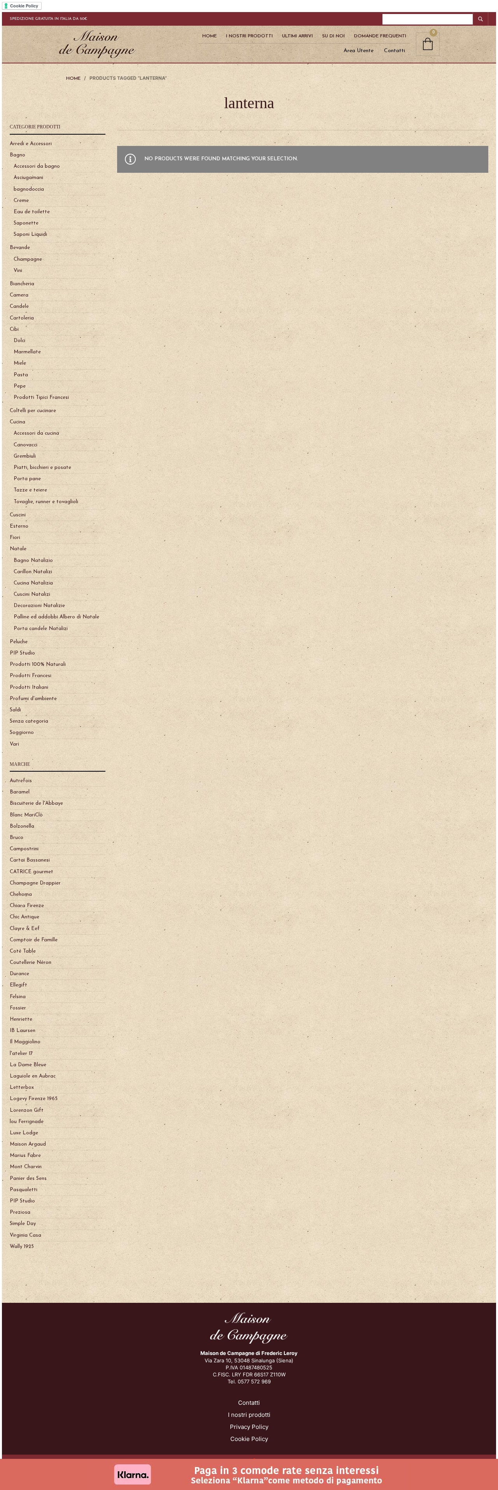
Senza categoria (29, 721)
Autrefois (21, 780)
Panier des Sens (28, 1178)
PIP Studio (22, 653)
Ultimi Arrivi (297, 36)
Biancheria (22, 283)
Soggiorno (22, 732)
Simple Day (23, 1223)
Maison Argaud (28, 1144)
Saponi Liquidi (30, 234)
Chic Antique (24, 917)
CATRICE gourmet (31, 871)
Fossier (18, 1008)
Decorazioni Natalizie (39, 605)
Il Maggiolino (25, 1041)
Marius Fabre (25, 1155)
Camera (19, 295)
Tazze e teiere (30, 490)
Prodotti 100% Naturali (38, 664)
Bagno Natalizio (33, 560)
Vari (14, 744)
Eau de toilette (32, 211)
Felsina (18, 996)
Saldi (15, 710)
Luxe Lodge (24, 1132)
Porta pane (27, 478)
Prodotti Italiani (29, 687)
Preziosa (20, 1212)
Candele (19, 306)
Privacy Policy (249, 1426)
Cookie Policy (249, 1439)
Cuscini (18, 515)
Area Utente (359, 51)
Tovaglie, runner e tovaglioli (46, 501)
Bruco (16, 837)
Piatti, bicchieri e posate (42, 467)
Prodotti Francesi (30, 675)
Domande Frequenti (380, 36)
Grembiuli (25, 456)
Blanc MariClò (26, 815)
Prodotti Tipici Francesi (41, 397)
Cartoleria (22, 318)
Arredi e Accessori (31, 143)
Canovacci (25, 445)
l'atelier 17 (21, 1053)
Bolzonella (22, 826)
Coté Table (23, 951)
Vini (18, 270)
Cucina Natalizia (33, 583)
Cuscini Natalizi (32, 594)
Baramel (20, 792)
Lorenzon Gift (27, 1110)
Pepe (20, 386)
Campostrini (24, 848)
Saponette (26, 223)
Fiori (15, 537)
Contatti (394, 51)
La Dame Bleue (28, 1064)
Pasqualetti (23, 1189)
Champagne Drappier (35, 883)
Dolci (19, 340)
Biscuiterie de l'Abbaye (36, 803)
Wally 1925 (22, 1246)
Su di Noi (333, 36)
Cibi (14, 329)
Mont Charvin (26, 1166)
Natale (18, 548)
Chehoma (21, 894)
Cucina (17, 422)
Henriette (21, 1019)
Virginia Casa (25, 1235)
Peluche (19, 641)
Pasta (21, 374)
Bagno (17, 155)
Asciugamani (28, 177)
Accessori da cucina (36, 433)
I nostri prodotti (249, 1414)
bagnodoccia (29, 189)
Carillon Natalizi (33, 571)
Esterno (19, 526)
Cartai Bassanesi (30, 860)
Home (209, 36)
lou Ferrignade (27, 1121)
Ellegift (18, 985)
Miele (20, 363)
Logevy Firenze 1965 (34, 1098)
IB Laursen (22, 1030)
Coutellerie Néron (30, 962)
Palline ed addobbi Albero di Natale (56, 617)
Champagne (28, 259)
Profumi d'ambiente (33, 698)
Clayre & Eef (25, 928)
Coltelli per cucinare (33, 410)
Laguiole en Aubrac (33, 1076)
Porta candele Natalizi (41, 628)
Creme (21, 200)
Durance (19, 973)
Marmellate (27, 352)
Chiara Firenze (27, 905)
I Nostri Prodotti (249, 36)
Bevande (20, 247)
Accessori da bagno (37, 166)
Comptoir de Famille (34, 939)
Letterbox (22, 1087)
